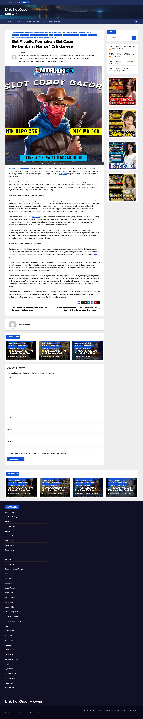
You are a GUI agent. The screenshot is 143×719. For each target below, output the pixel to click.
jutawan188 (9, 579)
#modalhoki (42, 58)
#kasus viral (23, 58)
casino (23, 32)
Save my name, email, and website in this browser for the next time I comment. (38, 453)
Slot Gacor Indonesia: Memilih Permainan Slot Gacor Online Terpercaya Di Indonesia (77, 309)
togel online (43, 37)
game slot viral (68, 32)
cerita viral (40, 32)
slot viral (84, 35)
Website (10, 441)
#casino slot (73, 55)
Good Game (9, 564)
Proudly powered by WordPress (15, 712)
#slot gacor (85, 58)
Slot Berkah (57, 35)
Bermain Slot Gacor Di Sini (19, 169)
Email (9, 429)
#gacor (91, 55)
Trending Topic (22, 345)
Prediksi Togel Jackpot (13, 621)
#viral (63, 61)
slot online (75, 35)
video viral (52, 37)
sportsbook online (26, 37)
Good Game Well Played (14, 569)
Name (10, 418)
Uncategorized (10, 678)
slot (51, 35)
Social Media (92, 35)
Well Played (20, 348)
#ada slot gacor (38, 55)
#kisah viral (33, 58)
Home (9, 21)
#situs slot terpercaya (67, 58)
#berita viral (64, 55)
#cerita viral (83, 55)
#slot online (46, 61)
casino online (31, 32)
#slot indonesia (24, 61)
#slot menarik (36, 61)
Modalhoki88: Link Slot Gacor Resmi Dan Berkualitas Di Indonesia (29, 309)
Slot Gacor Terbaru (52, 21)
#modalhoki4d (53, 58)
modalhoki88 (44, 35)
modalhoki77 (34, 35)
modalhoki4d (24, 35)
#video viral (55, 61)
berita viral (15, 32)
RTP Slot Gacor (32, 21)
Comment (11, 377)
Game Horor (9, 550)
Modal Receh (87, 32)
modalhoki (15, 35)
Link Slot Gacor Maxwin (23, 701)
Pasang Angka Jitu (12, 612)
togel (36, 37)
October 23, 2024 (17, 493)
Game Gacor (49, 32)
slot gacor (66, 35)
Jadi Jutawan (10, 574)
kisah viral (78, 32)
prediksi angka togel (12, 616)
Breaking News (10, 526)
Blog (18, 21)
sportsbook (15, 37)
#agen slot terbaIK (52, 55)
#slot (78, 58)
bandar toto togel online (14, 517)
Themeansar (41, 712)
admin (23, 53)
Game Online (58, 32)
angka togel (9, 512)
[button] (132, 21)
